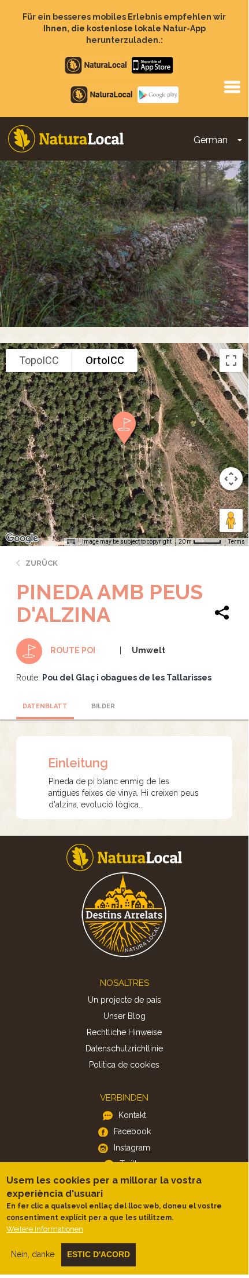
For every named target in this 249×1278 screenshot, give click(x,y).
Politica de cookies (124, 1064)
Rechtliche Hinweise (124, 1032)
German (211, 139)
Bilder (103, 706)
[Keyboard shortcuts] (71, 542)
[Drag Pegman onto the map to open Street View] (231, 520)
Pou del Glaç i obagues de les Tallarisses (126, 677)
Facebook (132, 1131)
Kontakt (132, 1115)
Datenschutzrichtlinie (124, 1048)
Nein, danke (32, 1254)
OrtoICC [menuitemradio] (105, 360)
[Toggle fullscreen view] (231, 360)
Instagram (132, 1147)
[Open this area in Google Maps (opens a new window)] (22, 538)
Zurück (41, 563)
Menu (231, 86)
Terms (236, 541)
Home (66, 138)
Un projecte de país (124, 999)
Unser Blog (124, 1016)
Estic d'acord (98, 1254)
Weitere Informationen (44, 1229)
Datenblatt (45, 706)
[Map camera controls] (231, 478)
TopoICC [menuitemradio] (39, 360)
